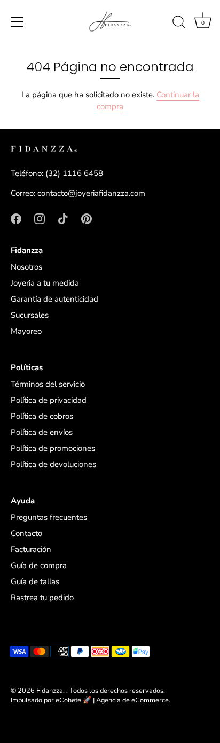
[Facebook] (16, 218)
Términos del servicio (48, 384)
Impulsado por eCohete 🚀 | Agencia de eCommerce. (90, 700)
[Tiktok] (63, 218)
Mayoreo (26, 331)
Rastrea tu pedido (42, 597)
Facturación (31, 549)
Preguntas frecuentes (49, 517)
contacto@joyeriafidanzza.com (91, 193)
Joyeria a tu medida (45, 283)
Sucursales (30, 315)
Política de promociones (53, 448)
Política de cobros (42, 416)
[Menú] (17, 22)
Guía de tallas (35, 581)
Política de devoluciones (53, 464)
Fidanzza (49, 690)
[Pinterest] (86, 218)
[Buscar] (179, 23)
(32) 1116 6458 (74, 173)
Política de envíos (42, 432)
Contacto (26, 533)
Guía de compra (39, 565)
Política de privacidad (49, 400)
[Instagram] (39, 218)
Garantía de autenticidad (54, 299)
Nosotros (26, 267)
